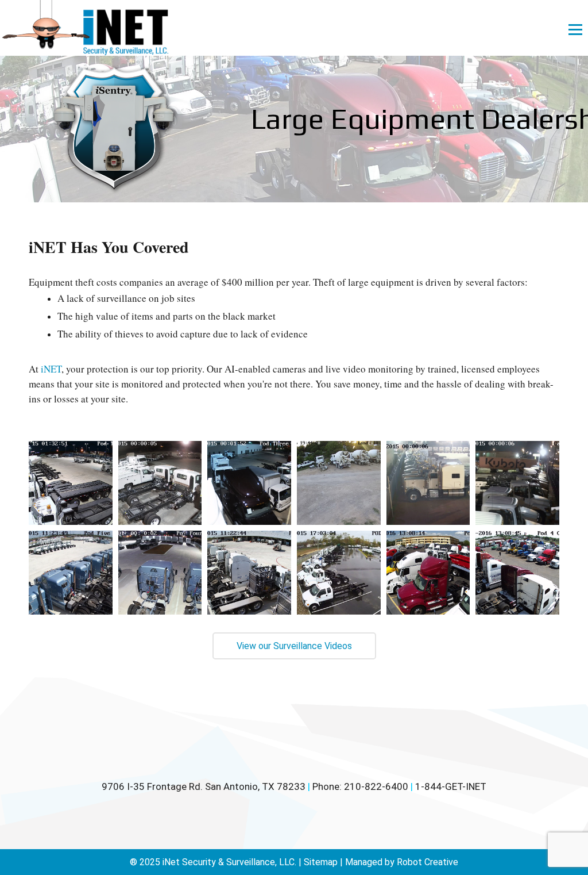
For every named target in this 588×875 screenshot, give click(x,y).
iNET (51, 368)
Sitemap (321, 862)
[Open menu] (575, 29)
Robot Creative (427, 862)
